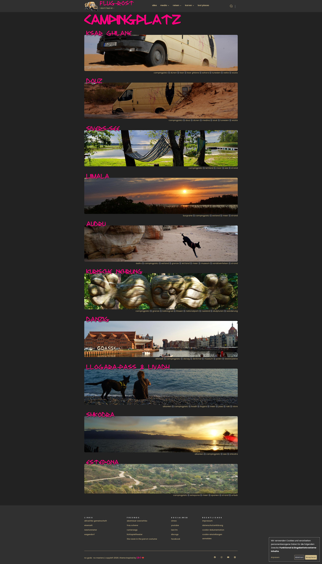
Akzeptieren (311, 557)
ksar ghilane (193, 72)
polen (219, 358)
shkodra (234, 454)
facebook (175, 539)
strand (234, 168)
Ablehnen (299, 557)
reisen (176, 5)
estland (216, 215)
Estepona (102, 462)
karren (188, 5)
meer (225, 215)
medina (206, 120)
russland (206, 311)
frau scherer (132, 525)
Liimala (97, 176)
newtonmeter (90, 530)
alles (154, 5)
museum (205, 263)
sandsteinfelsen (220, 263)
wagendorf (89, 534)
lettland (209, 168)
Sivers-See (103, 128)
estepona (195, 495)
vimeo (174, 521)
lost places (203, 5)
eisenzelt (88, 525)
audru (139, 263)
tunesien (216, 72)
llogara (203, 406)
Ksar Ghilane (109, 33)
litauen (179, 311)
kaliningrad (167, 311)
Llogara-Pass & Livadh (127, 367)
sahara (205, 72)
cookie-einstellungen (212, 534)
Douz (94, 81)
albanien (167, 406)
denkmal (197, 358)
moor (219, 168)
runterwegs (132, 530)
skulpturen (218, 311)
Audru (96, 224)
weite (226, 72)
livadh (194, 406)
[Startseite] (92, 6)
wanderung (232, 311)
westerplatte (231, 358)
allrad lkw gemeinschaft (95, 521)
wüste (235, 72)
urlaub (234, 495)
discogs (174, 534)
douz (188, 120)
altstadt (159, 358)
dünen (174, 72)
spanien (215, 495)
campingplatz (161, 72)
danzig (186, 358)
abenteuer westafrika (137, 521)
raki (228, 406)
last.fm (174, 530)
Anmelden (207, 538)
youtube (175, 525)
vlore (235, 406)
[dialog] (294, 549)
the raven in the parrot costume (142, 539)
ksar (182, 72)
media (163, 5)
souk (215, 120)
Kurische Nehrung (114, 271)
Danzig (97, 319)
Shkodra (100, 414)
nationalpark (192, 311)
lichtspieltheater (135, 534)
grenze (175, 263)
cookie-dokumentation (213, 530)
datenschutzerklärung (212, 525)
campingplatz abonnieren (85, 498)
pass (220, 406)
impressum (207, 521)
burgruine (187, 215)
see (226, 168)
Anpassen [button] (275, 557)
